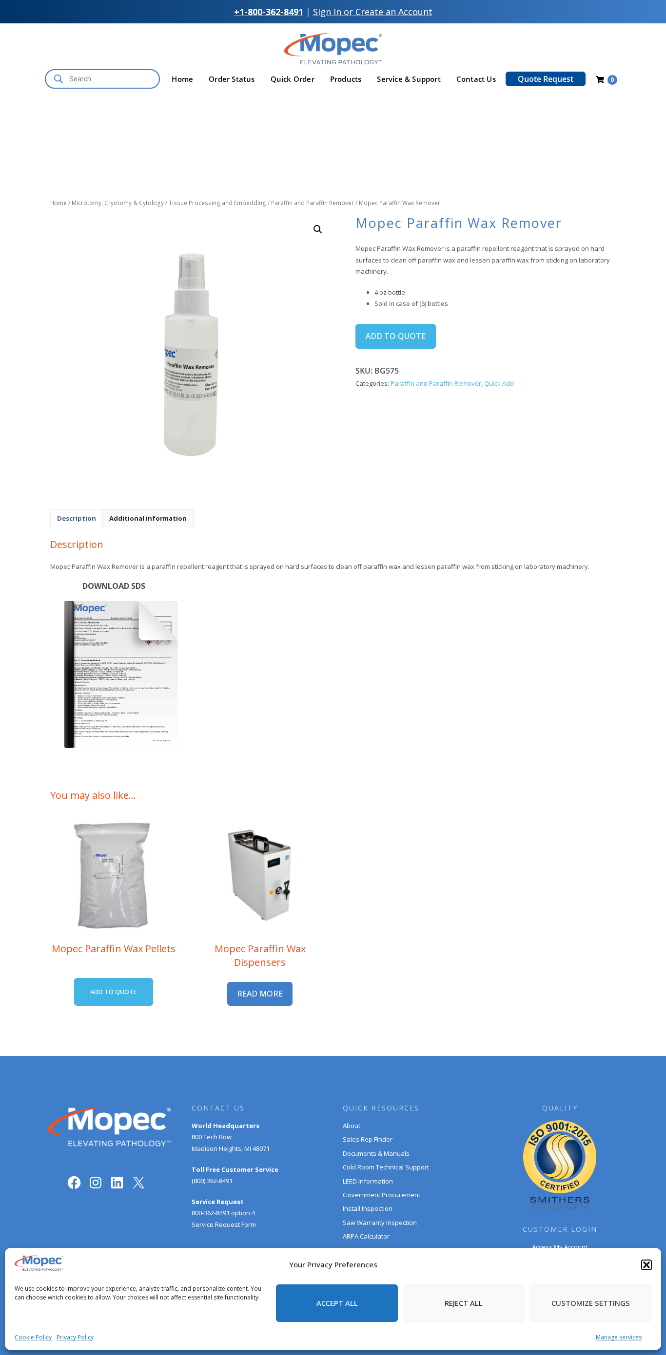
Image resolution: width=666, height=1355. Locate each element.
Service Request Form (224, 1224)
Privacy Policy (75, 1337)
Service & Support (408, 79)
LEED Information (368, 1181)
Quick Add (499, 383)
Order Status (232, 79)
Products (346, 79)
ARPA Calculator (366, 1236)
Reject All (464, 1303)
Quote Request (545, 79)
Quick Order (292, 79)
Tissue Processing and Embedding (217, 203)
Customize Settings (590, 1303)
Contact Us (476, 79)
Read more (260, 993)
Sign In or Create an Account (372, 12)
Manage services (619, 1337)
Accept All (337, 1303)
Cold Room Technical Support (386, 1167)
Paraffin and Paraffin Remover (312, 203)
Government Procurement (381, 1194)
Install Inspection (367, 1208)
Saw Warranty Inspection (380, 1222)
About (351, 1125)
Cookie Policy (33, 1337)
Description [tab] (76, 518)
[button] (646, 1265)
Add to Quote (396, 336)
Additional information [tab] (148, 518)
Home (182, 79)
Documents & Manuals (376, 1153)
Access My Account (560, 1246)
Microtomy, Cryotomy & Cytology (118, 203)
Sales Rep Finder (367, 1139)
